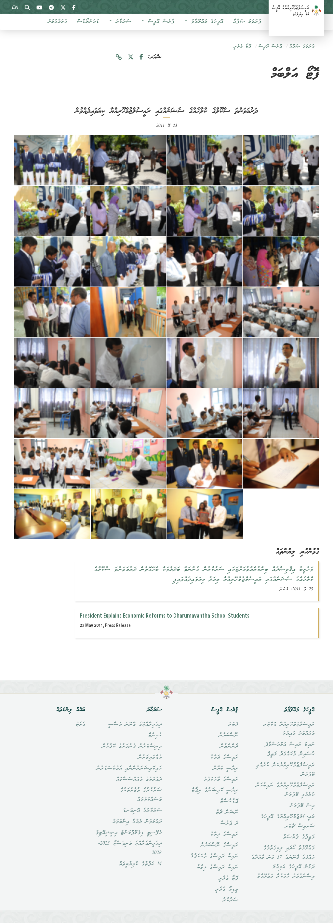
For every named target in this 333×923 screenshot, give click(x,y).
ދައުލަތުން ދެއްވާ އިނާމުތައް (137, 821)
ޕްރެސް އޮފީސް (159, 21)
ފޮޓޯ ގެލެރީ (242, 47)
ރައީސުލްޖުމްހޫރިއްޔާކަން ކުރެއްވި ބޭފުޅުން (285, 770)
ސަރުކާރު (122, 21)
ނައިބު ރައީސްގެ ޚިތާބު (217, 867)
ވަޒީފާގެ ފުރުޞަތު (298, 837)
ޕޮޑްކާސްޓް (229, 801)
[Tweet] (131, 57)
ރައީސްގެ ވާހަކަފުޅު (221, 779)
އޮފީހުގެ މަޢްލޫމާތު (205, 21)
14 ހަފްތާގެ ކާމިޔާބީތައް (140, 864)
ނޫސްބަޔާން (228, 735)
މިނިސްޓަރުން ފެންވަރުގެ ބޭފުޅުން (132, 746)
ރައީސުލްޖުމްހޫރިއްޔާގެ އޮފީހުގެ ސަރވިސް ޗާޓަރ (287, 821)
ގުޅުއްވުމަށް (57, 21)
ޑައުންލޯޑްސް (88, 21)
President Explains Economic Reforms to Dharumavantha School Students (164, 616)
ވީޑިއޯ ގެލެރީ (226, 889)
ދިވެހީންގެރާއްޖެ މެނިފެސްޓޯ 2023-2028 (130, 848)
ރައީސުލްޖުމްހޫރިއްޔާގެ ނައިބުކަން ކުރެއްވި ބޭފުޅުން (285, 790)
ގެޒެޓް (80, 724)
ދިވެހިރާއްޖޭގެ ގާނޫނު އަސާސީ (135, 724)
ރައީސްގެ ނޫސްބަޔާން (219, 845)
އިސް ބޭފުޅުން (301, 805)
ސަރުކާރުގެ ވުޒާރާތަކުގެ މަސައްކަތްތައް (141, 795)
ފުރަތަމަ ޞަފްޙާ (247, 21)
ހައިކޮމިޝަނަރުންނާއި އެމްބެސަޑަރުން (129, 768)
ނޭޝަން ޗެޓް (227, 812)
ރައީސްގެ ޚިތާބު (224, 834)
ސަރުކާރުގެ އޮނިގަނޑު (142, 810)
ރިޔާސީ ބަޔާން (225, 768)
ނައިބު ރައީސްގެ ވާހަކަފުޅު (214, 856)
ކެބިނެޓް (155, 735)
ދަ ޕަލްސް (229, 823)
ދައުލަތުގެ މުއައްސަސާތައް (139, 779)
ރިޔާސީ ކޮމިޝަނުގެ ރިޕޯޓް (214, 790)
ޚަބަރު (233, 724)
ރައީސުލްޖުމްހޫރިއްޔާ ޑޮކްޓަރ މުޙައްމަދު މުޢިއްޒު (288, 729)
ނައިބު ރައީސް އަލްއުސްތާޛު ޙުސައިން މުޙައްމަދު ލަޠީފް (289, 749)
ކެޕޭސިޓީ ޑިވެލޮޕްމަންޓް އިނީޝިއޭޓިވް (128, 832)
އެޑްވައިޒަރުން (150, 757)
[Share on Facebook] (141, 57)
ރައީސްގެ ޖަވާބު (224, 757)
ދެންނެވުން (229, 746)
